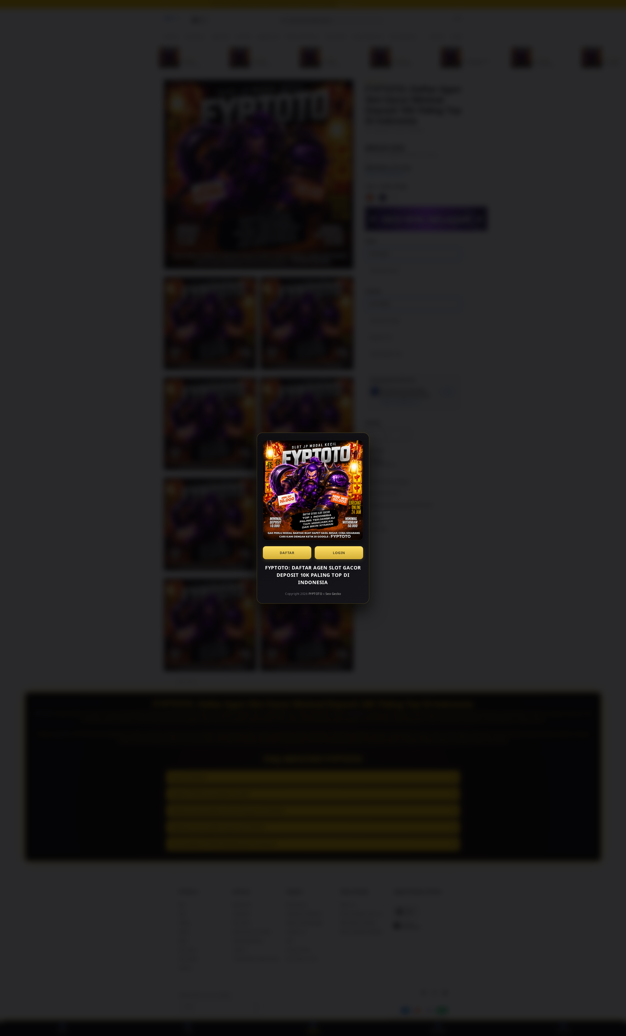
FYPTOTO (315, 594)
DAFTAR (287, 552)
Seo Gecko (333, 594)
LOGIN (339, 552)
